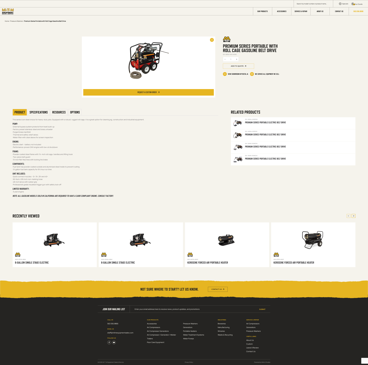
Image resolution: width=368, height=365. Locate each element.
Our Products (262, 11)
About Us (320, 11)
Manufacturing (224, 327)
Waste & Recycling (225, 335)
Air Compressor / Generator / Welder (161, 335)
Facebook (109, 342)
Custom (249, 344)
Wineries (221, 331)
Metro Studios (266, 362)
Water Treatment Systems (193, 335)
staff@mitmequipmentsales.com (120, 333)
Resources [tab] (59, 112)
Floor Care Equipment (155, 342)
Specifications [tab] (39, 112)
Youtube (114, 342)
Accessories (281, 11)
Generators (187, 327)
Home (7, 21)
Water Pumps (188, 338)
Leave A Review (252, 347)
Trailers (150, 338)
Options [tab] (75, 112)
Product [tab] (19, 112)
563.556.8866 (358, 11)
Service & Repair (301, 11)
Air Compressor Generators (158, 331)
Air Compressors (153, 327)
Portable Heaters (190, 331)
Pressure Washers (16, 21)
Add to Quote (237, 66)
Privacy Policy (189, 362)
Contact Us (339, 11)
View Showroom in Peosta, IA (238, 74)
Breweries (222, 323)
